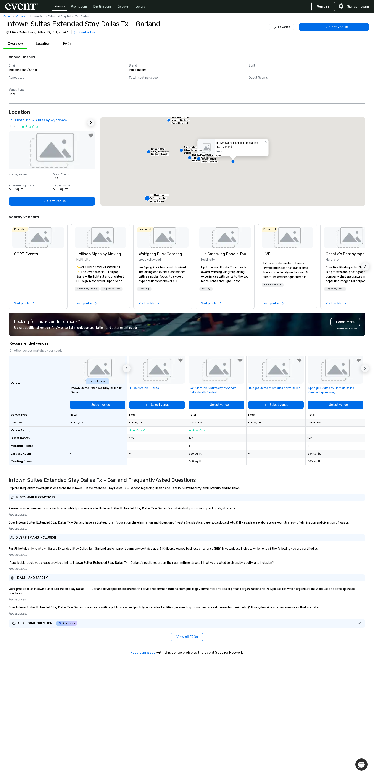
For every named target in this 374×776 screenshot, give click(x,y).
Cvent (7, 16)
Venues (60, 6)
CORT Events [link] (26, 254)
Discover (124, 6)
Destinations (102, 6)
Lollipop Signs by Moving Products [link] (100, 254)
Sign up (352, 6)
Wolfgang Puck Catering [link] (160, 254)
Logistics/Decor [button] (111, 288)
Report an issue (142, 652)
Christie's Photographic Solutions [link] (350, 254)
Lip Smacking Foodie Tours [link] (225, 254)
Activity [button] (206, 288)
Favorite (284, 27)
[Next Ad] (90, 122)
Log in (365, 6)
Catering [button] (144, 288)
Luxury (140, 6)
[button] (232, 161)
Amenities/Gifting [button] (87, 288)
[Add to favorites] (91, 135)
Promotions (79, 6)
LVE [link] (266, 254)
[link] (38, 237)
